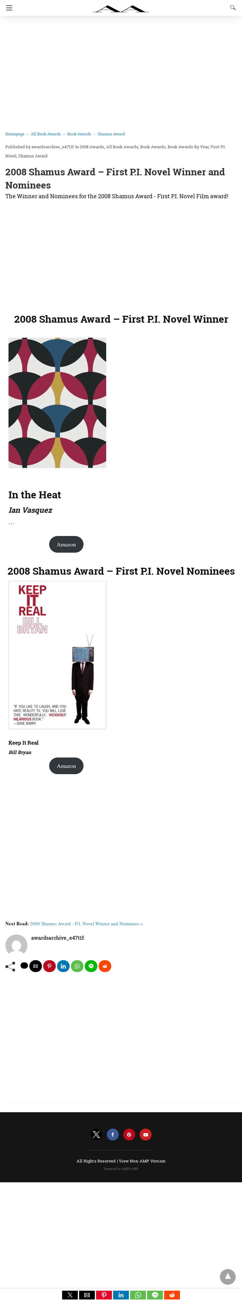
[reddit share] (105, 966)
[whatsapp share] (77, 966)
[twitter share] (24, 965)
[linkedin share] (63, 966)
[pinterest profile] (129, 1134)
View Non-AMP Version (142, 1161)
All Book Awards (46, 133)
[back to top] (228, 1277)
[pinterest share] (49, 966)
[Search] (231, 7)
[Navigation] (7, 8)
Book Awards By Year (188, 147)
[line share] (91, 966)
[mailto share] (35, 966)
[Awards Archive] (121, 5)
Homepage (14, 133)
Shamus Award (111, 133)
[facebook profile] (113, 1134)
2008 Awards (92, 147)
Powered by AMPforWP (121, 1169)
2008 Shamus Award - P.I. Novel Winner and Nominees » (86, 923)
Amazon (66, 544)
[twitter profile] (96, 1134)
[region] (119, 255)
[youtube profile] (146, 1134)
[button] (70, 1295)
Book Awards (79, 133)
